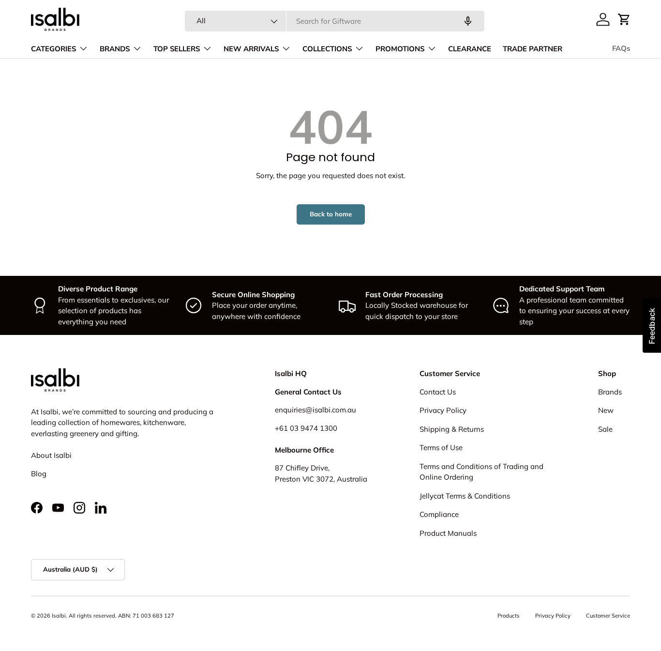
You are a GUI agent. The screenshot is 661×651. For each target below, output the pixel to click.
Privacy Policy (443, 410)
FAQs (621, 48)
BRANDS (115, 49)
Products (508, 615)
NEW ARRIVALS (251, 49)
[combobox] (334, 21)
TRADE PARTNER (532, 49)
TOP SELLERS (176, 49)
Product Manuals (448, 533)
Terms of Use (441, 447)
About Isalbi (51, 455)
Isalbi (59, 615)
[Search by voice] (467, 21)
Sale (605, 429)
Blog (38, 473)
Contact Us (438, 391)
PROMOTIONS (400, 49)
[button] (624, 19)
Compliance (439, 514)
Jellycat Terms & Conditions (465, 495)
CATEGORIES (53, 49)
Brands (610, 391)
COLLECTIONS (327, 49)
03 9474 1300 (313, 428)
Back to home (331, 214)
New (606, 410)
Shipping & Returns (452, 429)
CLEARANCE (469, 49)
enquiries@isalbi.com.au (315, 409)
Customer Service (608, 615)
